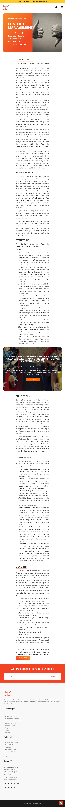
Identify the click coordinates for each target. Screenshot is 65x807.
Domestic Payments (10, 754)
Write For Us (8, 732)
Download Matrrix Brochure (39, 2)
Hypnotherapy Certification (12, 718)
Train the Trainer (20, 18)
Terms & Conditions (10, 751)
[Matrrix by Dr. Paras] (5, 7)
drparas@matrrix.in (12, 779)
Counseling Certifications (11, 716)
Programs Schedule (10, 725)
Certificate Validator (10, 749)
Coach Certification (10, 714)
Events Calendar (9, 745)
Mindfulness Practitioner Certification (15, 721)
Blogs (6, 728)
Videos (7, 730)
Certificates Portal (10, 747)
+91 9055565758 (12, 778)
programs (11, 18)
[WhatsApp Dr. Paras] (61, 803)
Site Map (7, 756)
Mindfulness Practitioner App (12, 723)
